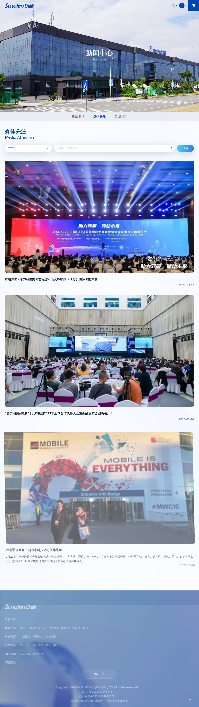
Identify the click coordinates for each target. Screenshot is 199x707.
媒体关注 (38, 642)
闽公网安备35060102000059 (96, 693)
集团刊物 (51, 642)
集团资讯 (25, 642)
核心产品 (10, 625)
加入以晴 (25, 651)
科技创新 (10, 633)
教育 (85, 625)
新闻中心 (10, 642)
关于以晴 (10, 616)
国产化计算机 (51, 625)
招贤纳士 (38, 651)
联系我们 (10, 659)
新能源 (24, 625)
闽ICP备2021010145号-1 (96, 689)
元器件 (77, 625)
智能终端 (35, 625)
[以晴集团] (19, 5)
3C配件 (65, 625)
